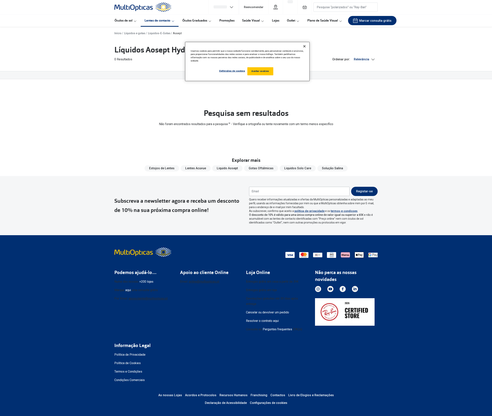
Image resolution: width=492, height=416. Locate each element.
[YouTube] (330, 289)
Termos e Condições (128, 371)
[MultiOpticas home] (143, 252)
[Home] (142, 7)
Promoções (226, 20)
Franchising (259, 395)
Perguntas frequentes (277, 329)
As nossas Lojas (170, 395)
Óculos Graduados (194, 20)
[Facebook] (343, 289)
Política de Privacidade (129, 354)
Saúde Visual (251, 20)
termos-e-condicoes (344, 211)
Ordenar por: (341, 59)
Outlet (291, 20)
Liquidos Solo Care (297, 168)
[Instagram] (318, 289)
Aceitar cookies (260, 71)
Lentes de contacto (157, 20)
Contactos (277, 395)
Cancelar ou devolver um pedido (267, 312)
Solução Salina (332, 168)
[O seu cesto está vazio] (304, 7)
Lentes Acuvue (195, 168)
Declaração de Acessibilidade (226, 403)
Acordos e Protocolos (200, 395)
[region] (247, 61)
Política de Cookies (127, 363)
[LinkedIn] (355, 289)
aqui (128, 290)
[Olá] (224, 7)
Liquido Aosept (227, 168)
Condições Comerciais (129, 380)
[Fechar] (304, 46)
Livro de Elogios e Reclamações (311, 395)
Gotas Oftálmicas (261, 168)
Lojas (275, 20)
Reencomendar (253, 7)
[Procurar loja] (275, 7)
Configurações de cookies (268, 403)
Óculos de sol (123, 20)
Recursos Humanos (233, 395)
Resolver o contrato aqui (262, 321)
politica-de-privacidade (309, 211)
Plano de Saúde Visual (322, 20)
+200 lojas (146, 281)
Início (117, 33)
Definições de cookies (232, 71)
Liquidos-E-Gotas (159, 33)
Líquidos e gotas (134, 33)
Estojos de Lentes (162, 168)
